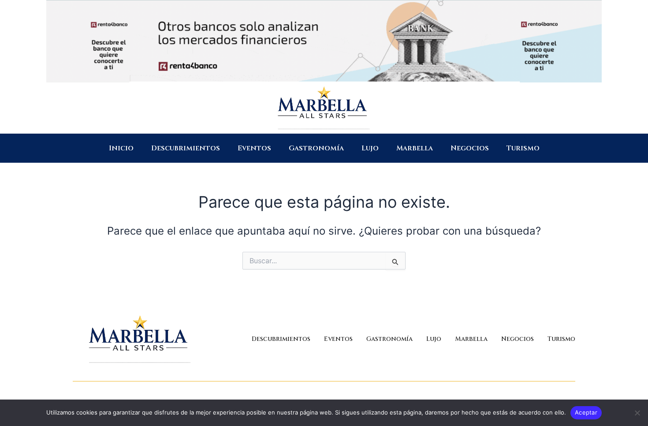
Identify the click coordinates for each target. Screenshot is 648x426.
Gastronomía (316, 148)
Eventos (254, 148)
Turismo (523, 148)
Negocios (470, 148)
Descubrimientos (185, 148)
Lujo (370, 148)
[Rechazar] (637, 412)
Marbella (414, 148)
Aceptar (586, 412)
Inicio (121, 148)
